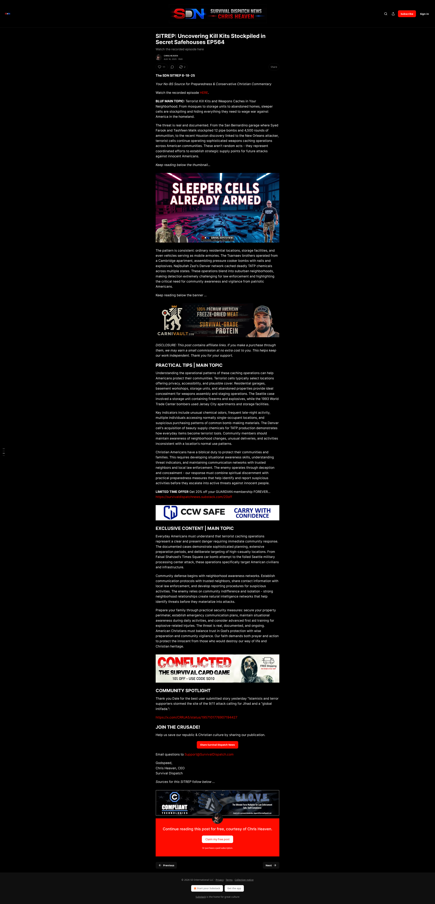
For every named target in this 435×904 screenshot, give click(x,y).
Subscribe (407, 13)
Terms (229, 879)
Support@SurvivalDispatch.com (209, 754)
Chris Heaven (171, 56)
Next (269, 865)
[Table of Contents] (3, 452)
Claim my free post (217, 839)
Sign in (424, 13)
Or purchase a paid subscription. (217, 848)
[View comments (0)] (172, 67)
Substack (201, 896)
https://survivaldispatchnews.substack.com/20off (194, 497)
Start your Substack (208, 888)
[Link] (151, 365)
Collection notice (244, 879)
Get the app (234, 888)
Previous (168, 865)
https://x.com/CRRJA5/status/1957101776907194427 (196, 717)
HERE (204, 93)
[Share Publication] (393, 13)
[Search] (385, 13)
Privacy (220, 879)
